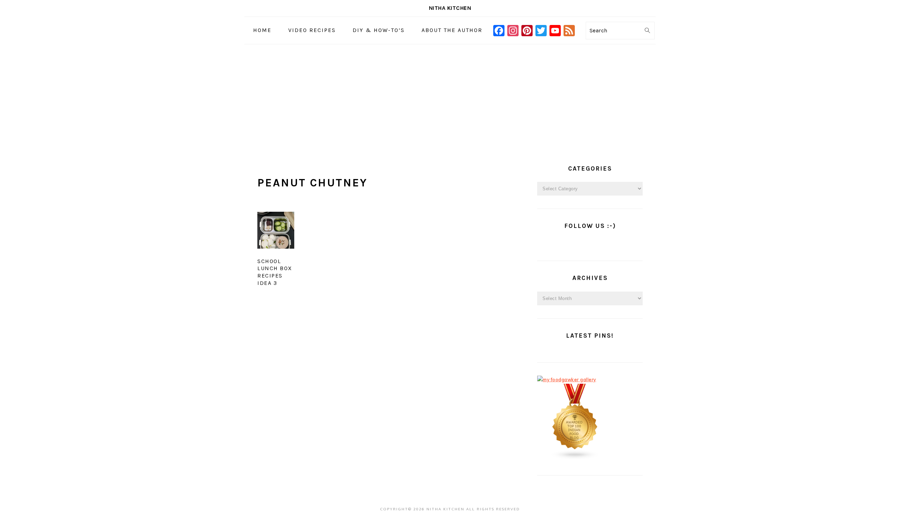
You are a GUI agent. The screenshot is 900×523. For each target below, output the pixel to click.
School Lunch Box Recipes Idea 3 (274, 272)
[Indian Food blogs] (575, 458)
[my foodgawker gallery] (566, 379)
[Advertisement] (450, 97)
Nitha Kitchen (450, 8)
